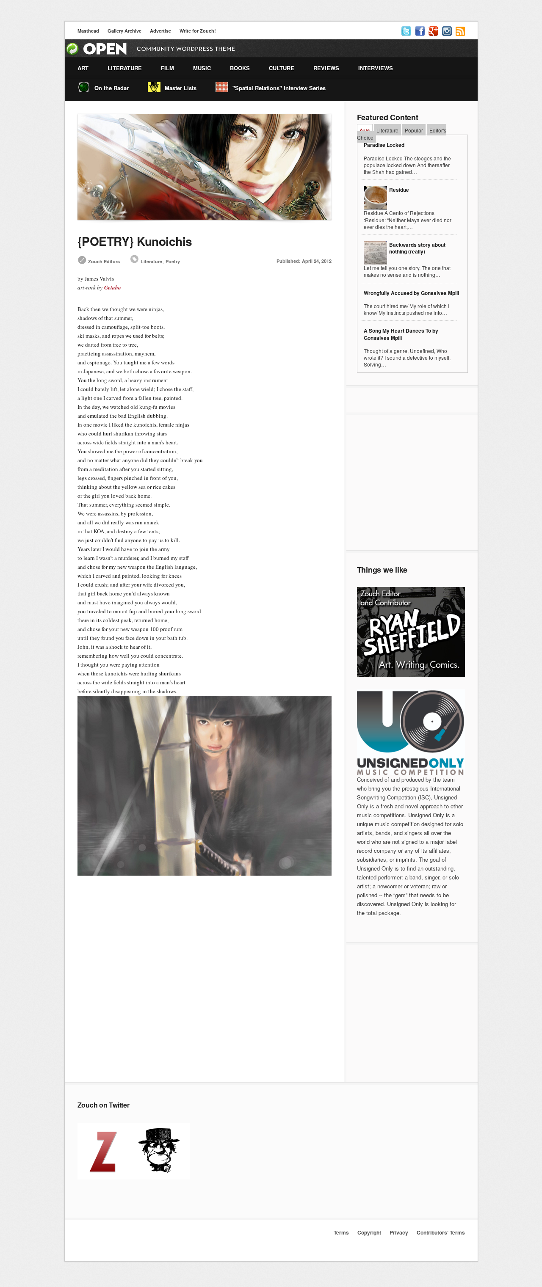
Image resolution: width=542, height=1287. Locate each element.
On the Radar (111, 88)
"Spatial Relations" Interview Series (279, 88)
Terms (341, 1232)
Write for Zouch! (198, 31)
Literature (151, 261)
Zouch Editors (104, 261)
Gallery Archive (124, 31)
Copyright (369, 1232)
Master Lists (180, 88)
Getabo (112, 287)
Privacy (399, 1232)
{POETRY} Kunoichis (134, 241)
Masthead (88, 31)
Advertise (160, 31)
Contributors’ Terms (441, 1232)
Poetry (173, 261)
